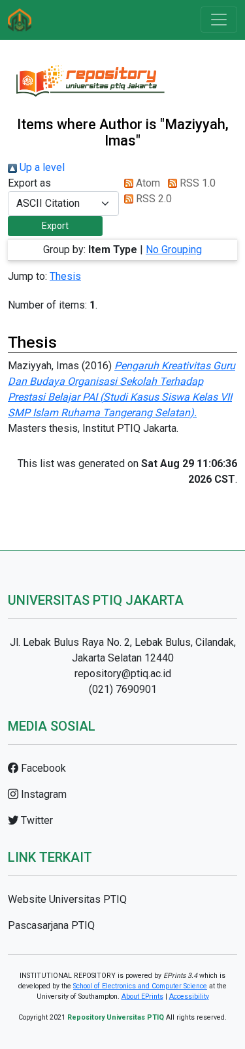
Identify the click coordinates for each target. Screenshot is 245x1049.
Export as (29, 183)
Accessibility (189, 996)
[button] (55, 226)
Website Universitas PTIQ (67, 899)
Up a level (41, 167)
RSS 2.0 (152, 198)
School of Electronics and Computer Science (140, 986)
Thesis (65, 276)
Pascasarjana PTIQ (51, 925)
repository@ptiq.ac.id (122, 673)
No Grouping (174, 249)
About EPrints (142, 996)
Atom (146, 183)
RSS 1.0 (196, 183)
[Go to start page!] (19, 20)
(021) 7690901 (123, 689)
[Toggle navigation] (219, 20)
